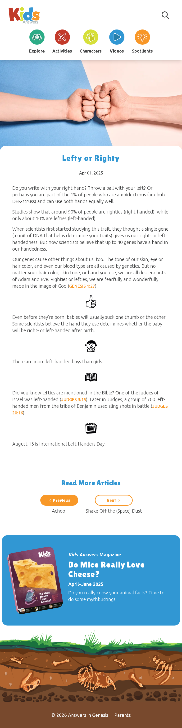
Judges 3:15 (73, 399)
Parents (122, 715)
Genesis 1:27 (82, 286)
